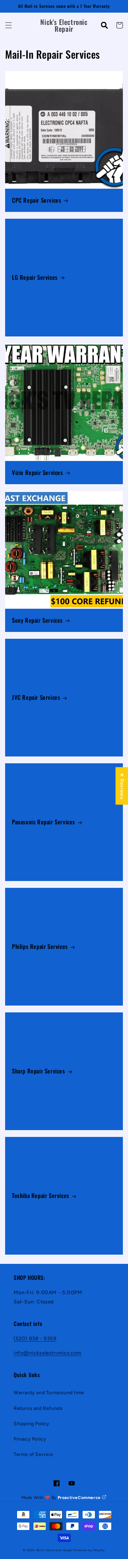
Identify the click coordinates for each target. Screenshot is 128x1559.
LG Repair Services (35, 277)
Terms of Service (33, 1454)
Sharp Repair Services (38, 1071)
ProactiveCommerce (80, 1497)
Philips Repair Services (40, 946)
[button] (8, 25)
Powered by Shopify (89, 1550)
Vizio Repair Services (37, 472)
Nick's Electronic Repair (54, 1550)
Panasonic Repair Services (43, 822)
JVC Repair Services (36, 697)
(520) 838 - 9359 (35, 1339)
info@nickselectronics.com (48, 1353)
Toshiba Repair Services (40, 1195)
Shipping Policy (31, 1424)
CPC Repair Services (36, 200)
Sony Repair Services (37, 620)
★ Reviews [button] (122, 786)
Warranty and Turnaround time (49, 1393)
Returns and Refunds (38, 1408)
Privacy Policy (30, 1439)
